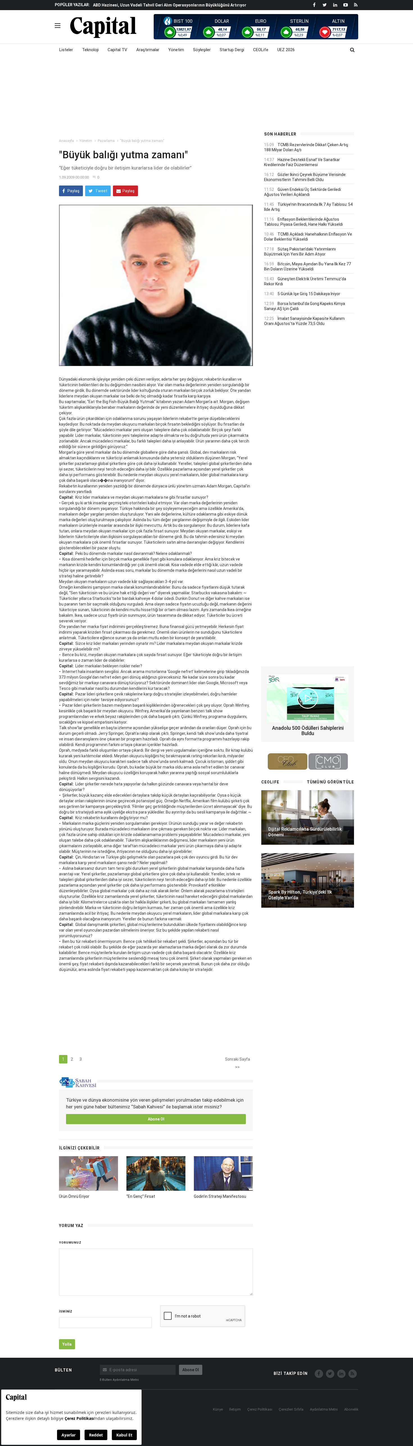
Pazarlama (106, 141)
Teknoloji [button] (90, 49)
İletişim (235, 1409)
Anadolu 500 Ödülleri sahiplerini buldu (308, 730)
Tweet (100, 191)
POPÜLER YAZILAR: (72, 5)
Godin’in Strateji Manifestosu (220, 1196)
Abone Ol (156, 1119)
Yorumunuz (70, 1242)
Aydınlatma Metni (324, 1409)
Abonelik (351, 1409)
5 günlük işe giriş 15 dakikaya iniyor (309, 294)
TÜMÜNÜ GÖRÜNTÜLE (330, 782)
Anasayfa (66, 141)
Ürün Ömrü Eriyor (74, 1196)
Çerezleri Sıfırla (291, 1409)
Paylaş (73, 191)
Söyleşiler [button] (202, 49)
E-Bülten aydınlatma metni (119, 1380)
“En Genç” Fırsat (140, 1196)
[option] (173, 5)
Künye (218, 1409)
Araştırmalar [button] (147, 49)
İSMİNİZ (65, 1311)
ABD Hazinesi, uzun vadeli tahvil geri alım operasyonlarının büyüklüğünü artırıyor (169, 5)
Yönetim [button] (176, 49)
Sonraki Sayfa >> (237, 1060)
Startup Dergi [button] (232, 49)
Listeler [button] (66, 49)
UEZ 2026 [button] (286, 49)
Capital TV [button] (117, 49)
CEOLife (260, 49)
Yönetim (86, 141)
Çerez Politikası (259, 1409)
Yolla (67, 1344)
